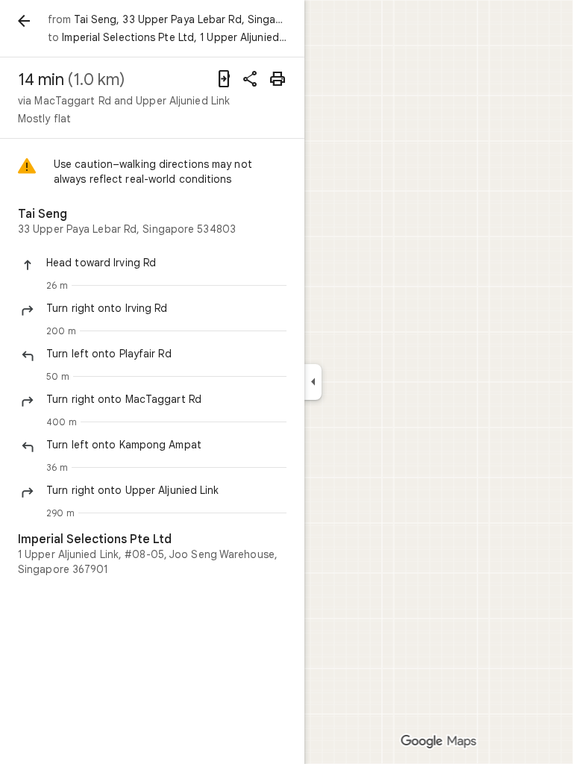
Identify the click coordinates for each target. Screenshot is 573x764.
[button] (166, 262)
